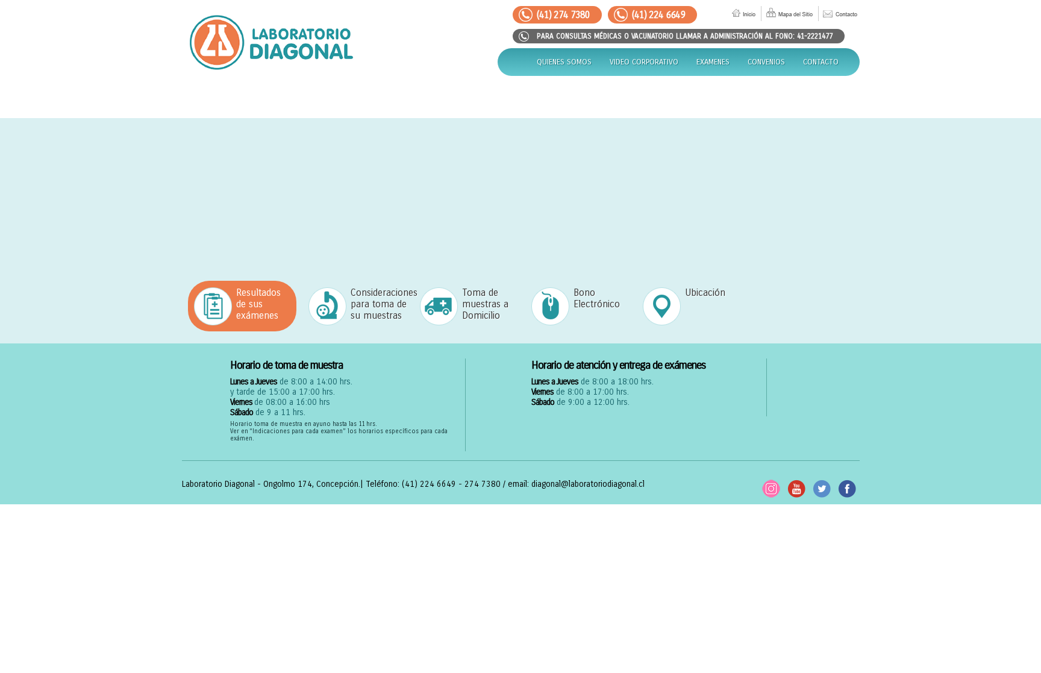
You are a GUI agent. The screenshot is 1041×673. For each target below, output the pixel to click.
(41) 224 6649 (658, 14)
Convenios (766, 62)
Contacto (821, 62)
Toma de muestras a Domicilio (485, 304)
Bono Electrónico (597, 298)
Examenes (713, 62)
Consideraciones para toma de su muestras (379, 304)
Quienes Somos (564, 62)
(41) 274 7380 (563, 14)
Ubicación (705, 292)
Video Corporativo (644, 62)
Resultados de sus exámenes (258, 304)
